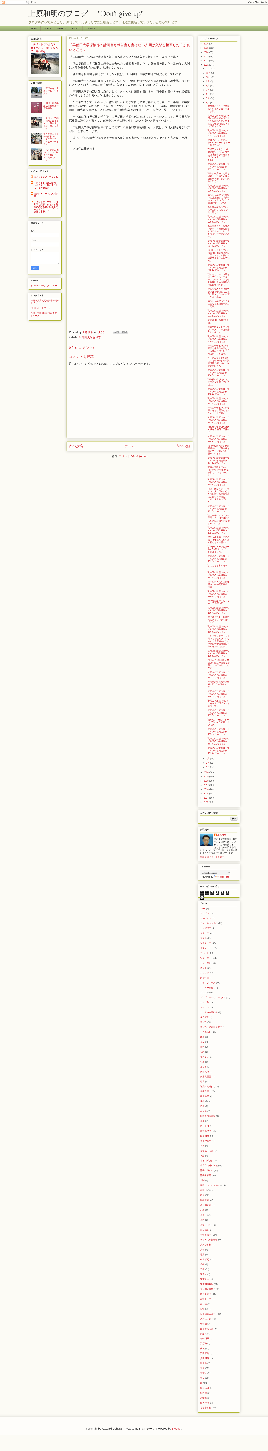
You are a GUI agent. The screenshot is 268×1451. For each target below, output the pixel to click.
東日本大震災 (206, 1289)
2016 (206, 789)
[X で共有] (120, 332)
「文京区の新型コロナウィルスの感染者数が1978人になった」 (217, 401)
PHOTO (75, 28)
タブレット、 (206, 948)
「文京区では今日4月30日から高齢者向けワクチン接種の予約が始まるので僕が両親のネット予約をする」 (217, 120)
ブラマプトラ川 (207, 982)
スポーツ (204, 933)
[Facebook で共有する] (123, 332)
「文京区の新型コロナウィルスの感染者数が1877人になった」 (217, 675)
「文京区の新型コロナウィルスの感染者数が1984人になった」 (217, 391)
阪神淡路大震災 (207, 1116)
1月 (208, 767)
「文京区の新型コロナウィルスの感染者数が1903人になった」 (217, 594)
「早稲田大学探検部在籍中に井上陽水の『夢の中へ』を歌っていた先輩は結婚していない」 (217, 199)
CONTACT (90, 28)
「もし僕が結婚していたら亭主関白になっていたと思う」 (217, 210)
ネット (203, 968)
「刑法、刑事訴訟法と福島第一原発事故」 (51, 106)
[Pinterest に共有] (126, 332)
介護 (202, 1052)
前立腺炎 (204, 1230)
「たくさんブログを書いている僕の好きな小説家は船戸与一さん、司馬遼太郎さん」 (217, 362)
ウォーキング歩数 (209, 923)
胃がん (203, 1022)
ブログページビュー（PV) (213, 997)
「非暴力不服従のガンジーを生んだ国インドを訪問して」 (217, 703)
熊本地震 (204, 1096)
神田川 (203, 1190)
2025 (206, 48)
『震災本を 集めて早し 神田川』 (51, 91)
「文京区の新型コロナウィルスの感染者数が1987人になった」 (217, 373)
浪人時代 (204, 1403)
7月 (208, 90)
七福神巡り (205, 1140)
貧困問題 (204, 1358)
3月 (208, 758)
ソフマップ (205, 943)
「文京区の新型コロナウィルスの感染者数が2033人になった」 (217, 267)
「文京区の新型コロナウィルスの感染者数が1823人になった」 (217, 750)
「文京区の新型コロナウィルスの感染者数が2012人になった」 (217, 313)
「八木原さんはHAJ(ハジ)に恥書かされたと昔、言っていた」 (51, 154)
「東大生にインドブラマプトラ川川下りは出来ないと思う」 (217, 329)
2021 (206, 65)
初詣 (202, 1155)
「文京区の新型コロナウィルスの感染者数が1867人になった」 (217, 694)
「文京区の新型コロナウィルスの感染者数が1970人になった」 (217, 420)
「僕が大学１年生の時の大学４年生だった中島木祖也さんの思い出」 (217, 540)
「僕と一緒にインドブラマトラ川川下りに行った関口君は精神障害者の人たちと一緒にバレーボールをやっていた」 (217, 495)
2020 (206, 772)
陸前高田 (204, 1388)
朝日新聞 (204, 1259)
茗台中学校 (205, 1407)
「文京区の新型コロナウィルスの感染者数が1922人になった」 (217, 559)
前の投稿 (183, 446)
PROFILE (61, 28)
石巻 (202, 1210)
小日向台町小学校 (209, 1165)
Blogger (176, 1428)
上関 (202, 1180)
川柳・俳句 (205, 1225)
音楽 (202, 1042)
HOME (34, 28)
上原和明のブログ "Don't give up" (93, 13)
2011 (206, 802)
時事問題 (204, 1136)
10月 (208, 77)
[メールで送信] (114, 332)
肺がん (203, 1333)
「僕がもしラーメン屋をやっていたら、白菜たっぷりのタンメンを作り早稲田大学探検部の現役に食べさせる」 (217, 279)
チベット (204, 953)
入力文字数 (205, 1318)
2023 (206, 56)
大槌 (202, 1249)
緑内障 (203, 1393)
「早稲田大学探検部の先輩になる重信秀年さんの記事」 (217, 304)
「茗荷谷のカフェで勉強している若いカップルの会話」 (217, 109)
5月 (208, 98)
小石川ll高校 (206, 1160)
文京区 (203, 1373)
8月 (208, 85)
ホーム (129, 446)
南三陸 (203, 1304)
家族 (202, 1047)
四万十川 (204, 1126)
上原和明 (221, 835)
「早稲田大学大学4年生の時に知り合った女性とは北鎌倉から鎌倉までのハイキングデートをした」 (217, 154)
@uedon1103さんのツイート (45, 285)
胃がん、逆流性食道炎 (211, 1027)
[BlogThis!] (117, 332)
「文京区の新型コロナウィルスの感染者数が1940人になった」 (217, 482)
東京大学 (204, 1279)
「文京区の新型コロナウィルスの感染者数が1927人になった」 (217, 509)
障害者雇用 (205, 1175)
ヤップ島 (204, 1002)
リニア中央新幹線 (209, 1012)
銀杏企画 (204, 1091)
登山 (202, 1269)
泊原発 (203, 1343)
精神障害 (204, 1200)
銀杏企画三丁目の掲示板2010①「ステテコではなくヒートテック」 (51, 139)
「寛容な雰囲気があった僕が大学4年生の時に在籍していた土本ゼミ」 (217, 471)
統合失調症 (205, 1294)
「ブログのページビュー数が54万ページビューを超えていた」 (217, 142)
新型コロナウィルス (210, 1185)
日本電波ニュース (209, 1313)
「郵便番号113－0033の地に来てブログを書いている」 (217, 620)
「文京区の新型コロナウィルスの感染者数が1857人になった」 (217, 713)
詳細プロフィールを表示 (212, 857)
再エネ (203, 1111)
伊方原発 (204, 1017)
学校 (202, 1062)
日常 (202, 1309)
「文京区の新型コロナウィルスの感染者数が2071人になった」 (217, 167)
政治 (202, 1195)
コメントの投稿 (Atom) (133, 456)
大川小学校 (205, 1244)
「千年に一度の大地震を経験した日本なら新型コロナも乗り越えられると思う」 (217, 177)
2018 (206, 781)
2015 (206, 793)
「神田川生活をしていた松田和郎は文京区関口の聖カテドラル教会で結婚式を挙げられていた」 (217, 255)
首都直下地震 (206, 1150)
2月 (208, 763)
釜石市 (203, 1066)
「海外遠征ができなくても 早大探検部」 (217, 602)
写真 (202, 1145)
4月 (208, 102)
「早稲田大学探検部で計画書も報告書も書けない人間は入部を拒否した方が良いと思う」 (217, 350)
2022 (206, 60)
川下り (203, 1215)
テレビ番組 (205, 963)
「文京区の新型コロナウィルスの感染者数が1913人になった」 (217, 575)
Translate (224, 877)
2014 (206, 798)
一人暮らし (205, 1032)
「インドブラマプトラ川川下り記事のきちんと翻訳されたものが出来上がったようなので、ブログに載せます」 (46, 207)
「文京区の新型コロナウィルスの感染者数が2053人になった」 (217, 219)
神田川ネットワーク (40, 308)
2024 (206, 52)
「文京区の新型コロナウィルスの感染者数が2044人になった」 (217, 243)
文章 (202, 1378)
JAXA (202, 908)
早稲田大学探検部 (90, 337)
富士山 (203, 1363)
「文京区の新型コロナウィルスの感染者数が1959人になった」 (217, 439)
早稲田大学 (205, 1235)
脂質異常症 (205, 1131)
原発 (202, 1101)
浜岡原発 (204, 1353)
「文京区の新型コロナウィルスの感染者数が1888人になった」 (217, 629)
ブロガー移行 (206, 987)
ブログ (203, 992)
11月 (208, 73)
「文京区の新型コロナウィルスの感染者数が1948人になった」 (217, 460)
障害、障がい (206, 1170)
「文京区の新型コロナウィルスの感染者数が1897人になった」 (217, 610)
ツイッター (205, 958)
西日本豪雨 (205, 1205)
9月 (208, 81)
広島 (202, 1106)
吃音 (202, 1081)
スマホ (203, 938)
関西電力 (204, 1071)
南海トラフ (205, 1299)
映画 (202, 1037)
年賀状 (203, 1323)
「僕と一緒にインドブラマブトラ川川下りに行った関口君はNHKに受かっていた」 (217, 519)
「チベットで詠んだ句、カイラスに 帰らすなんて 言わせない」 (44, 48)
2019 (206, 776)
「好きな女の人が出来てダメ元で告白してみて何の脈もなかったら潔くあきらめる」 (217, 293)
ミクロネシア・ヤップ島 (46, 177)
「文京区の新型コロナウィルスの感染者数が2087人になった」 (217, 133)
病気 (202, 1348)
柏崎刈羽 (204, 1338)
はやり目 (204, 977)
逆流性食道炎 (206, 1086)
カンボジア (205, 928)
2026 (206, 43)
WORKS (47, 28)
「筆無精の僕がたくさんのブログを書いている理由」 (217, 382)
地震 (202, 1254)
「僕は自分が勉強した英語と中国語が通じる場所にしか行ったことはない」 (217, 664)
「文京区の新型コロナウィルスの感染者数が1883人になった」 (217, 653)
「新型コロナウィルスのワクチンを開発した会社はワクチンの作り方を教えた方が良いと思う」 (217, 231)
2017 (206, 785)
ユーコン (204, 1007)
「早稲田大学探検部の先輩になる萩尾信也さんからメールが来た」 (217, 410)
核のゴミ (204, 1057)
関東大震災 (205, 1076)
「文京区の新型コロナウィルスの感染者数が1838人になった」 (217, 741)
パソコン (204, 972)
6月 (208, 94)
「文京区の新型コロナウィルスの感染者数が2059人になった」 (217, 188)
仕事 (202, 1121)
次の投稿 (76, 446)
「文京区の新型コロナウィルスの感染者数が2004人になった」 (217, 339)
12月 (208, 68)
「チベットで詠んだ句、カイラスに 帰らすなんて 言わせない (46, 185)
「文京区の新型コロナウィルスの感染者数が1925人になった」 (217, 530)
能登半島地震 (206, 1328)
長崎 (202, 1264)
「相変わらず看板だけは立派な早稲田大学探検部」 (217, 429)
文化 (202, 1368)
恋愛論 (203, 1398)
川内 (202, 1220)
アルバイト (205, 918)
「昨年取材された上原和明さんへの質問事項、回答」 (217, 584)
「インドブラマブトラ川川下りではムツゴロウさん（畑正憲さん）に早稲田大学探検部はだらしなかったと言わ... (217, 641)
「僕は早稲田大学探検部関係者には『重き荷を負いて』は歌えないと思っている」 (217, 449)
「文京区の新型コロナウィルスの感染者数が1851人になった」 (217, 732)
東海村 (203, 1274)
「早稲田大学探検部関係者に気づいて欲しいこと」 (217, 684)
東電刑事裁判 (206, 1284)
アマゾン (204, 913)
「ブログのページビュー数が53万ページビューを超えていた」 (217, 549)
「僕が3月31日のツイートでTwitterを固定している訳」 (217, 722)
